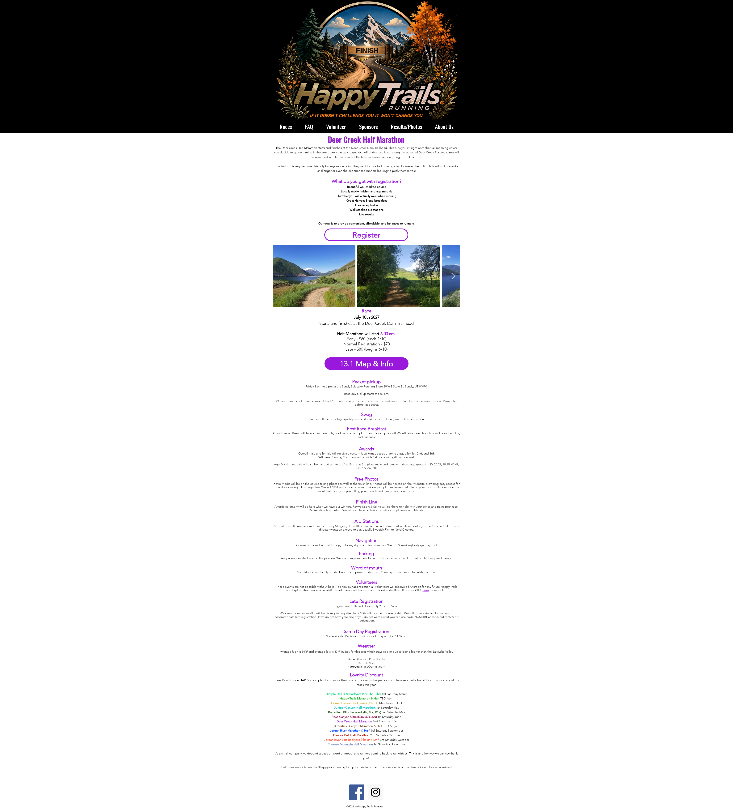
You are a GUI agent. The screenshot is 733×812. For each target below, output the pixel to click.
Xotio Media (282, 483)
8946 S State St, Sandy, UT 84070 (405, 386)
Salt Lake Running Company (337, 457)
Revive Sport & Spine (367, 506)
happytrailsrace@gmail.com (366, 666)
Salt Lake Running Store (367, 386)
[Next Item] (453, 276)
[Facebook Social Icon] (356, 792)
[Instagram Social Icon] (375, 792)
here (426, 590)
